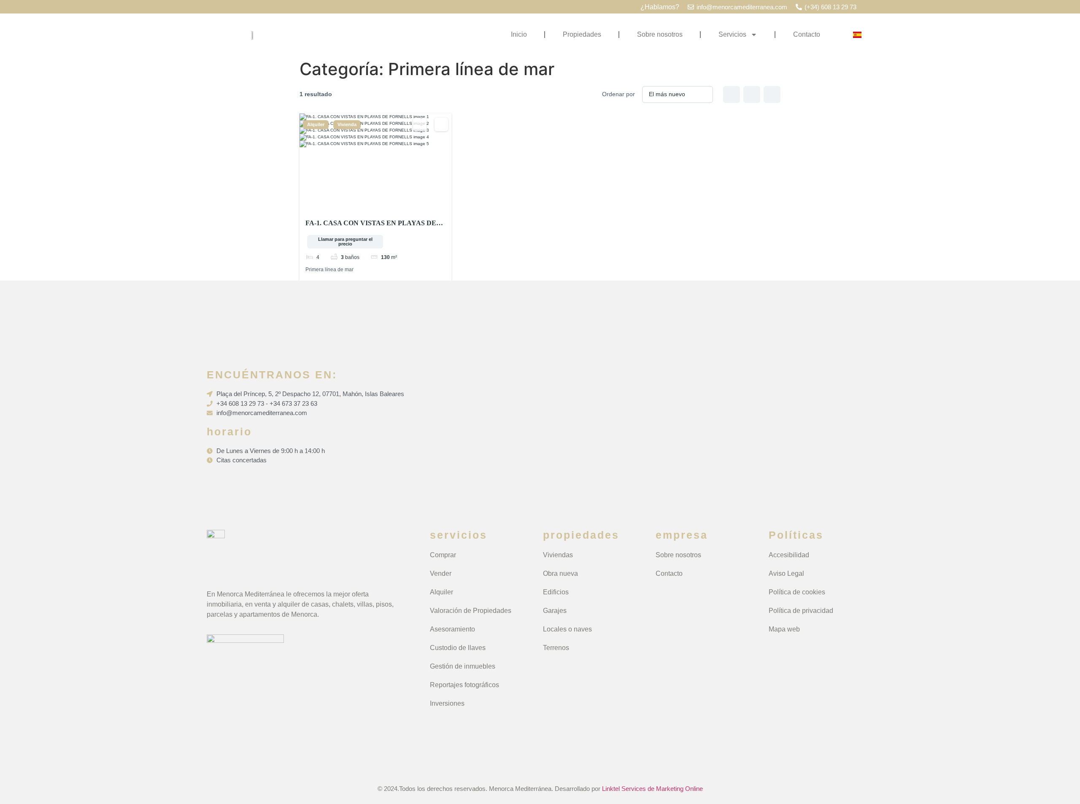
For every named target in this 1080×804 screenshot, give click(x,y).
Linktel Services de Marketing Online (652, 788)
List (751, 94)
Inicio (519, 34)
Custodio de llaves (458, 647)
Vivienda (347, 124)
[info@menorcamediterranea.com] (691, 7)
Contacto (806, 34)
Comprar (443, 554)
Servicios (732, 34)
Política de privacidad (801, 610)
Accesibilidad (789, 554)
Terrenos (556, 647)
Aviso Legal (786, 573)
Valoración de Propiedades (470, 610)
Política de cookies (797, 592)
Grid (731, 94)
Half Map (772, 94)
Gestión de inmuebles (462, 666)
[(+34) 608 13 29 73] (799, 7)
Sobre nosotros (660, 34)
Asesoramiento (452, 629)
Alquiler (315, 124)
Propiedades (582, 34)
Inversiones (447, 703)
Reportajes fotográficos (464, 684)
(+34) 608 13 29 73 (830, 7)
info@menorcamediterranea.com (742, 7)
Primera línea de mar (329, 269)
